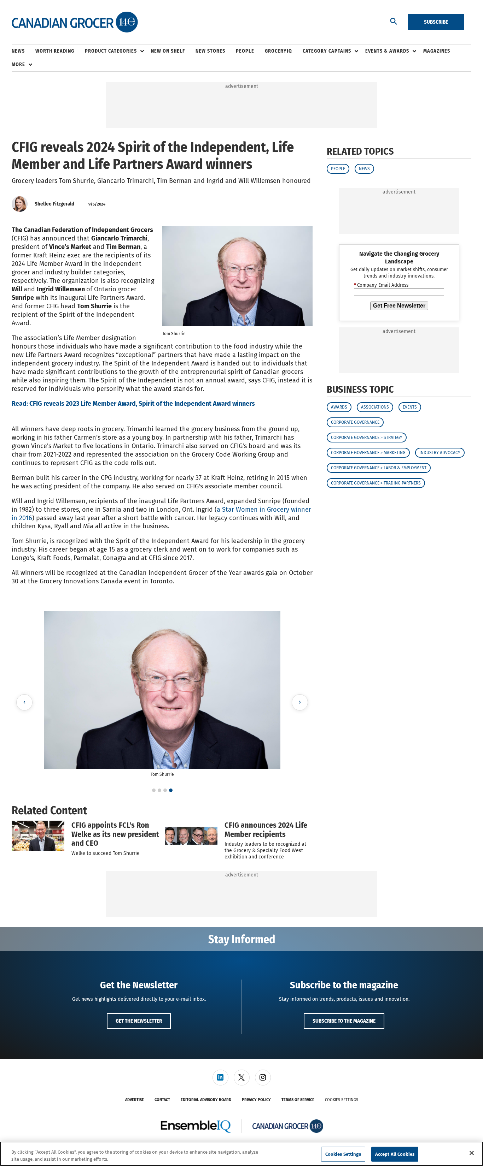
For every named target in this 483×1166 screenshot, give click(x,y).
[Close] (471, 1153)
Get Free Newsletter (399, 306)
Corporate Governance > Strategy (366, 437)
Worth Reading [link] (54, 51)
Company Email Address (381, 285)
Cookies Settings (341, 1100)
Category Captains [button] (327, 51)
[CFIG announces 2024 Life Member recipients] (191, 836)
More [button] (18, 64)
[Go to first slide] (300, 702)
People (338, 168)
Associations (375, 407)
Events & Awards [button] (387, 51)
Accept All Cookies (394, 1154)
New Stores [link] (210, 51)
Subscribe (436, 22)
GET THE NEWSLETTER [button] (139, 1021)
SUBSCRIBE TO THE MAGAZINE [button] (344, 1021)
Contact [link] (162, 1099)
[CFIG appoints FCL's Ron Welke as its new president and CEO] (38, 836)
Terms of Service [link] (297, 1099)
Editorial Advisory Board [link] (206, 1099)
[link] (220, 1077)
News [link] (18, 51)
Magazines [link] (436, 51)
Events (410, 407)
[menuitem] (23, 51)
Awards (339, 407)
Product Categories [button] (111, 51)
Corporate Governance (355, 422)
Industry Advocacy (439, 452)
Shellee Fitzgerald (54, 204)
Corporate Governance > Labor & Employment (378, 467)
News (364, 168)
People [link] (245, 51)
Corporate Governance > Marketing (368, 452)
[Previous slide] (24, 702)
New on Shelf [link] (168, 51)
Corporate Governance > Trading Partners (376, 483)
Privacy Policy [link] (256, 1099)
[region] (241, 1154)
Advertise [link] (134, 1099)
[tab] (154, 790)
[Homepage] (75, 22)
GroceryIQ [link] (278, 51)
